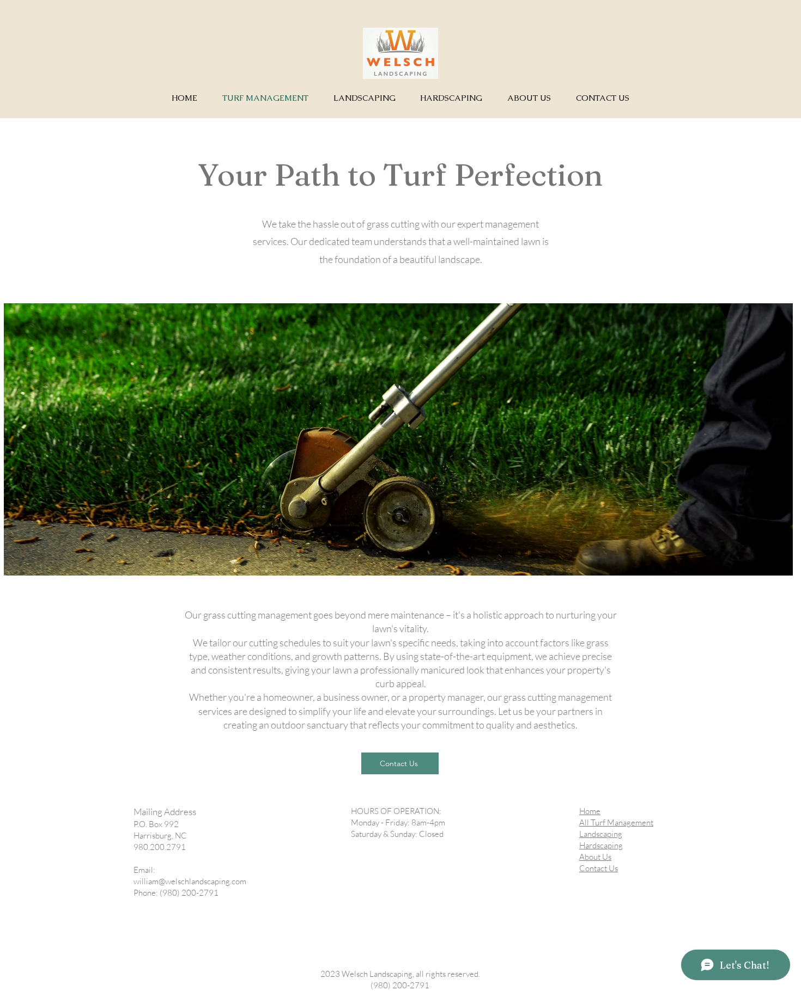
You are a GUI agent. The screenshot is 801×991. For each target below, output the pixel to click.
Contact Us (598, 868)
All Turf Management (616, 822)
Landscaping (600, 834)
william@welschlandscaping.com (190, 881)
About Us (595, 857)
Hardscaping (601, 845)
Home (589, 811)
